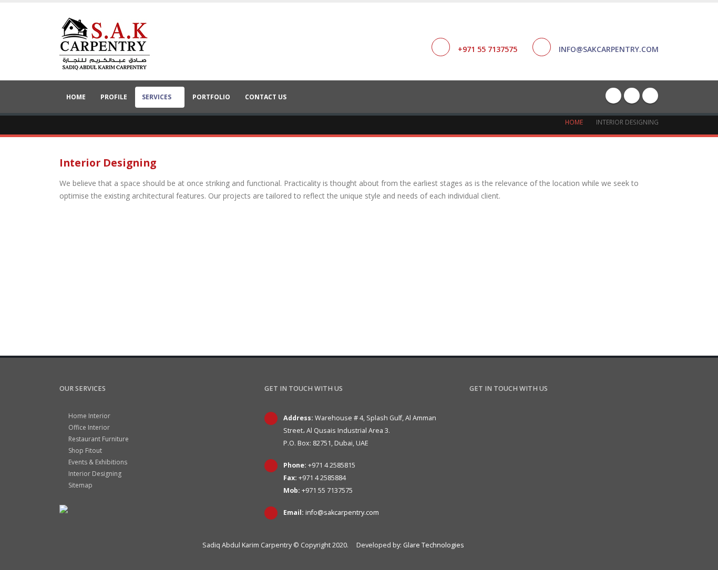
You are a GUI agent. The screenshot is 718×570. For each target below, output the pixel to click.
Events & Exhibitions (97, 462)
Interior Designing (94, 473)
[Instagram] (650, 95)
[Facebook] (613, 95)
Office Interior (88, 427)
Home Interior (88, 415)
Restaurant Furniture (98, 438)
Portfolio (211, 96)
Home (76, 96)
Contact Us (265, 96)
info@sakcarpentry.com (609, 49)
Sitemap (80, 485)
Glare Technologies (433, 545)
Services (156, 96)
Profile (113, 96)
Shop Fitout (84, 450)
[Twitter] (632, 95)
